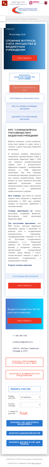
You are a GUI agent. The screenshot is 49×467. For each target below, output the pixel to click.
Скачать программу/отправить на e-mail (24, 362)
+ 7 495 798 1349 (20, 335)
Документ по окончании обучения (24, 117)
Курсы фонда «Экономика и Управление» (16, 19)
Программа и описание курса (24, 98)
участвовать (24, 58)
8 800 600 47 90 (18, 2)
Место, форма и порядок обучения (24, 107)
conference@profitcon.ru (18, 4)
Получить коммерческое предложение (24, 374)
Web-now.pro (36, 463)
